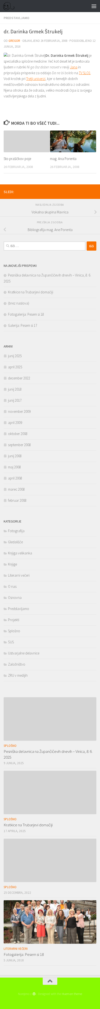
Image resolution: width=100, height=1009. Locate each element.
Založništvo (16, 664)
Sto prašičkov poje (17, 158)
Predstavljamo (16, 18)
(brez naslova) (18, 303)
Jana (73, 67)
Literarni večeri (19, 575)
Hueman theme (72, 994)
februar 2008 (17, 500)
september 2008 (19, 445)
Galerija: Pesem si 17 (22, 325)
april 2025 (15, 367)
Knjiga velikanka (20, 553)
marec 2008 (16, 489)
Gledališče (15, 542)
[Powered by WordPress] (33, 993)
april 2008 (15, 478)
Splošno (14, 631)
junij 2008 (15, 456)
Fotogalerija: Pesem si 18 (26, 314)
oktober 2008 (17, 433)
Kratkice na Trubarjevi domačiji (30, 292)
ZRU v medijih (18, 675)
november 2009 (19, 411)
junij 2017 (15, 400)
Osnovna (15, 597)
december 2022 (19, 378)
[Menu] (94, 6)
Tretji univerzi (35, 78)
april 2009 (15, 422)
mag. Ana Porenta (63, 158)
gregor (14, 41)
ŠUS (11, 642)
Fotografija (16, 531)
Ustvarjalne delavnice (23, 653)
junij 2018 (15, 389)
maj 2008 (14, 467)
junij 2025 (15, 356)
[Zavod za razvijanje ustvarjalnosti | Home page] (10, 6)
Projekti (13, 619)
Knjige (12, 564)
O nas (12, 586)
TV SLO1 (85, 73)
